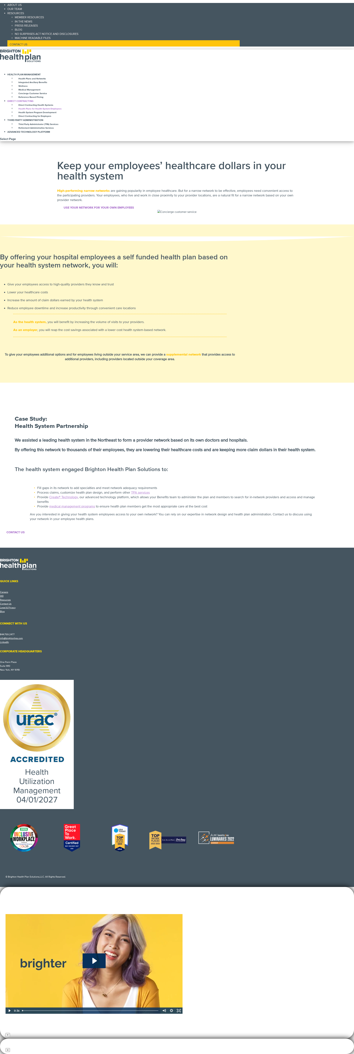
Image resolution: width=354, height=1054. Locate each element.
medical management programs (72, 506)
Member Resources (29, 17)
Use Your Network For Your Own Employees (99, 208)
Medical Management (29, 89)
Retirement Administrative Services (36, 128)
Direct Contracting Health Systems (35, 105)
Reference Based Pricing (30, 97)
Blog (18, 30)
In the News (23, 21)
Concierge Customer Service (32, 93)
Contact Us (18, 44)
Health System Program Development (37, 112)
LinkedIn (4, 642)
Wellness (23, 86)
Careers (4, 592)
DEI (2, 596)
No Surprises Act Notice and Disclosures (46, 34)
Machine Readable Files (33, 38)
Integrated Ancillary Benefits (32, 82)
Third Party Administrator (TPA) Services (38, 124)
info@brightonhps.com (11, 638)
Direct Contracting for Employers (34, 116)
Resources (15, 13)
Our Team (14, 9)
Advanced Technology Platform (28, 132)
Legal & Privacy (8, 607)
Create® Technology (63, 497)
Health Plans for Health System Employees (40, 108)
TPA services (140, 492)
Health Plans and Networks (32, 78)
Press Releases (26, 26)
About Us (14, 5)
